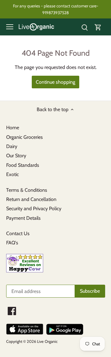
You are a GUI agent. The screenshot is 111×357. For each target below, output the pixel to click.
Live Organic (47, 341)
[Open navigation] (9, 26)
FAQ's (12, 243)
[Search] (84, 26)
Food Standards (22, 165)
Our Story (16, 155)
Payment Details (23, 218)
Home (12, 127)
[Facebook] (12, 311)
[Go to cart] (98, 26)
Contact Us (18, 233)
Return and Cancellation (31, 199)
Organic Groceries (24, 137)
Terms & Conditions (26, 190)
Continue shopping (55, 82)
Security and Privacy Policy (33, 208)
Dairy (11, 146)
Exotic (12, 174)
